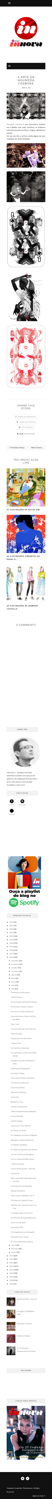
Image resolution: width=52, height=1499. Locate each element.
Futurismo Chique (17, 1073)
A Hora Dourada (17, 1116)
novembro (15, 964)
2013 (11, 1263)
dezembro (15, 961)
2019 (11, 947)
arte (25, 434)
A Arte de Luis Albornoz (20, 1083)
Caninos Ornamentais (19, 1107)
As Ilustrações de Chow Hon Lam (23, 1029)
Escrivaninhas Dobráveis (20, 1048)
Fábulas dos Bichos (18, 1191)
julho (13, 978)
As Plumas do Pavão (18, 1130)
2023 (11, 932)
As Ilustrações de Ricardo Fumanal (24, 1002)
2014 (11, 1259)
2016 (11, 957)
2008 (11, 1280)
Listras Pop (15, 1173)
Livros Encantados (18, 1088)
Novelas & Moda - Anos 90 (27, 1299)
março (13, 1245)
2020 (11, 943)
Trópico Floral (16, 1043)
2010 (11, 1273)
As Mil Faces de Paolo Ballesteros (23, 1218)
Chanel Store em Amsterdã (21, 1038)
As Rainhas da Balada (19, 1145)
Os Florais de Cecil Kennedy (21, 1186)
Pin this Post (27, 427)
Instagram (22, 805)
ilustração (31, 434)
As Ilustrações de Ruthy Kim (23, 509)
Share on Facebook (27, 417)
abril (13, 989)
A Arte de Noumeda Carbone (22, 1242)
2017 (11, 954)
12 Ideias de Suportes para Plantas (24, 1150)
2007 (11, 1284)
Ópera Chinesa (16, 997)
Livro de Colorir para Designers (22, 1154)
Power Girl (15, 1097)
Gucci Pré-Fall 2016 (18, 1223)
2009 (11, 1277)
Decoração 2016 (17, 1227)
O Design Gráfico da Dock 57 (22, 1213)
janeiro (13, 1252)
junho (13, 982)
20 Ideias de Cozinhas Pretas (22, 1200)
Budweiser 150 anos (24, 1324)
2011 (11, 1270)
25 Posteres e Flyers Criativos (22, 1007)
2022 (11, 936)
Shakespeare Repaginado (20, 1068)
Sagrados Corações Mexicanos (22, 1140)
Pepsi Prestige (16, 1034)
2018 (11, 950)
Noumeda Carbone (14, 124)
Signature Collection (18, 1092)
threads (12, 814)
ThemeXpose (28, 1488)
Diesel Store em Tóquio (20, 1237)
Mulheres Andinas (23, 1336)
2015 (11, 1256)
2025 (11, 925)
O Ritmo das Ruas (17, 1164)
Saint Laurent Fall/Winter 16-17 (23, 1196)
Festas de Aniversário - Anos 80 (23, 1169)
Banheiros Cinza (17, 1102)
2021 (11, 940)
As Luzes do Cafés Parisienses (22, 1011)
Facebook (12, 805)
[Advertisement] (22, 708)
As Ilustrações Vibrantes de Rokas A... (23, 557)
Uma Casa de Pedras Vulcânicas (23, 1078)
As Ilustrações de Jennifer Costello (22, 607)
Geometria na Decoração (20, 992)
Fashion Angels (16, 1121)
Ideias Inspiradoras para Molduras (23, 1111)
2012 (11, 1266)
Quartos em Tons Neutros (21, 1126)
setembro (15, 971)
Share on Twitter (27, 422)
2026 (11, 922)
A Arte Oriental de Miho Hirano (22, 1159)
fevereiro (14, 1249)
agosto (14, 975)
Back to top (38, 1496)
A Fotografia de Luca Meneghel (22, 1232)
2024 (11, 929)
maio (13, 985)
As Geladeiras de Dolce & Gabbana (24, 1135)
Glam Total (15, 1024)
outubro (14, 968)
